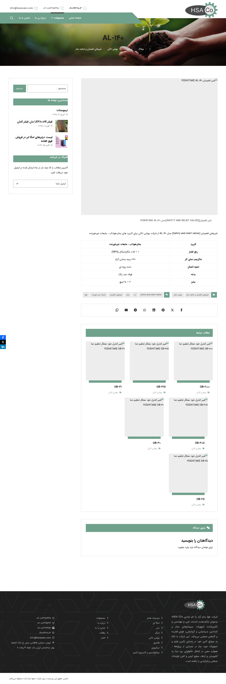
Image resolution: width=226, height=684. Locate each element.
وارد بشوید (183, 547)
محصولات (100, 618)
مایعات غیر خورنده (99, 294)
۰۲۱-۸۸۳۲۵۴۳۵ (43, 618)
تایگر (157, 633)
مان (158, 628)
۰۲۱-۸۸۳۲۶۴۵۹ (44, 628)
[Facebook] (3, 337)
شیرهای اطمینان (116, 294)
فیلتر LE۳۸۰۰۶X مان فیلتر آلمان (34, 122)
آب (135, 294)
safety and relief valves (151, 294)
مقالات (102, 633)
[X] (3, 342)
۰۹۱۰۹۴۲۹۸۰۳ (45, 633)
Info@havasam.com (40, 638)
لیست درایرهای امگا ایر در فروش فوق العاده (34, 139)
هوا (86, 294)
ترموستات (62, 110)
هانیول (156, 643)
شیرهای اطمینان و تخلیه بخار (197, 294)
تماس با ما (100, 628)
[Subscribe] (17, 184)
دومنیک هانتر (153, 618)
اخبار (103, 638)
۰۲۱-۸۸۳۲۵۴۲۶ (44, 623)
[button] (11, 18)
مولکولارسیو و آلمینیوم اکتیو (146, 652)
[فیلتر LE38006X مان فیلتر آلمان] (62, 126)
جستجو (19, 88)
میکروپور (156, 648)
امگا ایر (156, 623)
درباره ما (101, 623)
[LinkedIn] (3, 346)
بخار (127, 294)
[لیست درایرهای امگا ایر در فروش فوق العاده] (62, 141)
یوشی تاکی (178, 294)
